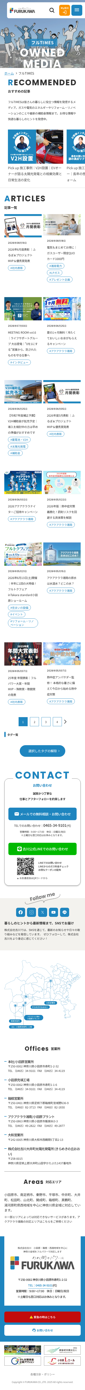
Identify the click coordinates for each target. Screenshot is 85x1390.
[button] (52, 10)
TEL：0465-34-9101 (40, 1285)
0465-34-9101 (54, 825)
